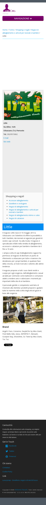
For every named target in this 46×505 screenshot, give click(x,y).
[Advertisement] (23, 64)
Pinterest (12, 456)
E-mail (5, 138)
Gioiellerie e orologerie (18, 203)
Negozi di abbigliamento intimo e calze (24, 215)
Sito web (6, 141)
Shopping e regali (22, 30)
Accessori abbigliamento (18, 200)
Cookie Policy (7, 471)
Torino (11, 30)
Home (4, 30)
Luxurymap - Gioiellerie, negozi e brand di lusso (20, 480)
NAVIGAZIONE (22, 18)
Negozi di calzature (16, 218)
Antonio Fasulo (21, 490)
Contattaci (6, 467)
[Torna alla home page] (9, 8)
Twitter (11, 451)
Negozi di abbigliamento (18, 206)
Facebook (12, 446)
